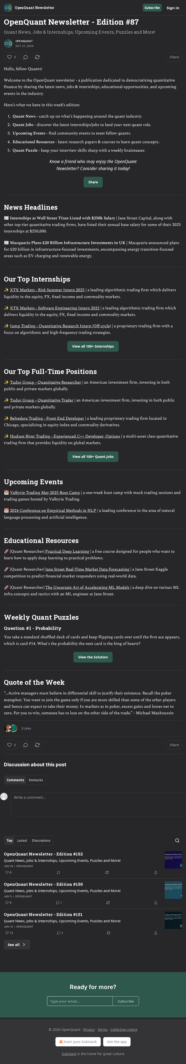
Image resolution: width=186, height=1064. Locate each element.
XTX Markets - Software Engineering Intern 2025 (55, 308)
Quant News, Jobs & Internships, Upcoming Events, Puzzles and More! (62, 860)
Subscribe (152, 8)
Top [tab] (9, 840)
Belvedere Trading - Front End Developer (47, 418)
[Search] (177, 840)
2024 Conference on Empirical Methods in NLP (53, 510)
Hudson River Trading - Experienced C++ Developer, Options (65, 436)
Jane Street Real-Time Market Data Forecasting (87, 569)
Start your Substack (80, 1041)
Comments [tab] (15, 780)
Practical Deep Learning (67, 551)
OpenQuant (24, 41)
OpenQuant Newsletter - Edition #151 (43, 914)
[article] (93, 863)
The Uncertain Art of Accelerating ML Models (87, 587)
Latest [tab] (22, 840)
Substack (69, 1053)
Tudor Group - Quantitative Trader (41, 400)
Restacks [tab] (36, 780)
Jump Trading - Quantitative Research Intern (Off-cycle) (60, 326)
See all (14, 944)
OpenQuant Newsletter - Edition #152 (43, 854)
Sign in (173, 7)
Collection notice (123, 1029)
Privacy (89, 1029)
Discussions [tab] (41, 840)
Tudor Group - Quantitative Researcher (45, 382)
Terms (103, 1029)
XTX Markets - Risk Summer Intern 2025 (47, 290)
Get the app (117, 1041)
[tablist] (25, 780)
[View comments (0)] (26, 57)
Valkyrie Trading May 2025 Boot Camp (45, 493)
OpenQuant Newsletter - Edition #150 (43, 884)
